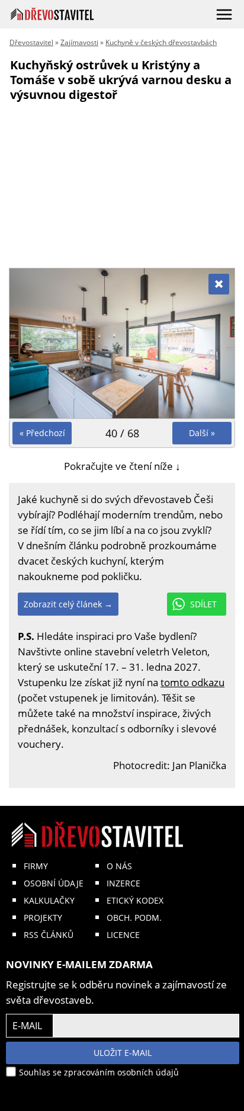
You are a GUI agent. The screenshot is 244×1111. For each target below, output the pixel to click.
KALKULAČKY (49, 900)
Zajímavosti (79, 42)
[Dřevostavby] (52, 14)
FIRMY (36, 866)
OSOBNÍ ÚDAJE (54, 883)
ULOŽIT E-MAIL (123, 1052)
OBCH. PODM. (134, 917)
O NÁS (119, 866)
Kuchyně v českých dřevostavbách (161, 42)
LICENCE (123, 934)
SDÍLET (203, 604)
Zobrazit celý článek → (68, 604)
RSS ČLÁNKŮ (48, 934)
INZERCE (123, 883)
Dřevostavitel (31, 42)
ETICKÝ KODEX (135, 900)
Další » (202, 432)
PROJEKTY (43, 917)
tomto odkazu (192, 682)
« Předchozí (42, 432)
